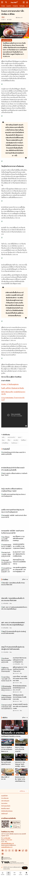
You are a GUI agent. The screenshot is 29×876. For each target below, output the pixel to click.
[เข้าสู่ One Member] (27, 2)
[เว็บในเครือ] (2, 2)
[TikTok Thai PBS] (23, 850)
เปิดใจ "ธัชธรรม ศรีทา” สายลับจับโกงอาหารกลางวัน (13, 393)
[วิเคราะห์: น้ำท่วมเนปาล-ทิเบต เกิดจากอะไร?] (21, 742)
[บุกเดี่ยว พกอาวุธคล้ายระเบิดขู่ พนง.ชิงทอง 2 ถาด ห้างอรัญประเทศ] (14, 500)
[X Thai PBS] (6, 850)
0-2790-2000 (6, 838)
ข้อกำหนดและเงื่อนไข (5, 806)
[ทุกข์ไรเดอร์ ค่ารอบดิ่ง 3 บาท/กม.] (14, 727)
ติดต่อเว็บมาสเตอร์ (5, 808)
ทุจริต (3, 437)
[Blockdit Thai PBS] (26, 850)
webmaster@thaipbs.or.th (7, 843)
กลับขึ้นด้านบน (22, 791)
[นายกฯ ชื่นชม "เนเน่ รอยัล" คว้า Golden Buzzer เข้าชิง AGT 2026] (6, 679)
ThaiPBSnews (14, 443)
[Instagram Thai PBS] (9, 850)
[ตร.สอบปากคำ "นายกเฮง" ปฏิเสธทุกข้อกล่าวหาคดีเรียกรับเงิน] (6, 554)
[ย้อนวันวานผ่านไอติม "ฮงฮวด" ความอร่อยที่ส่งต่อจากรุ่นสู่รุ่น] (21, 772)
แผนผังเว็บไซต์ (4, 795)
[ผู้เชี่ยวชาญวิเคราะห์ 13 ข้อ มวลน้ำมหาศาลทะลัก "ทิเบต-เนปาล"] (6, 670)
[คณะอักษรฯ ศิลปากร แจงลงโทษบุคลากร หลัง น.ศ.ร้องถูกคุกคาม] (6, 660)
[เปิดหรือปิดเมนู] (23, 2)
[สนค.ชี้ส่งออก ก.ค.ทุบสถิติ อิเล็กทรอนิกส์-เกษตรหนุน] (6, 539)
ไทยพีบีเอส (23, 440)
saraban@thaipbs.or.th (6, 847)
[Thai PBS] (14, 2)
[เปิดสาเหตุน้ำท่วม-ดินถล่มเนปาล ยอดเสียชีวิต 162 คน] (6, 562)
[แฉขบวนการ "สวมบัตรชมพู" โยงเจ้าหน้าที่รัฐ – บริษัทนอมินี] (21, 757)
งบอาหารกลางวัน (11, 437)
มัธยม (3, 440)
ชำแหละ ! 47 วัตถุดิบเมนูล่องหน (10, 384)
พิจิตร (9, 440)
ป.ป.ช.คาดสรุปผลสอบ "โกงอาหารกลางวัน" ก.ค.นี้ (13, 398)
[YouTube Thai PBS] (19, 850)
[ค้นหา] (5, 2)
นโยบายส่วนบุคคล (5, 801)
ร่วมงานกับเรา (4, 803)
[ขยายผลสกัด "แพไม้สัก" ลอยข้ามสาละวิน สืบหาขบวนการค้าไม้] (14, 521)
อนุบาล (19, 437)
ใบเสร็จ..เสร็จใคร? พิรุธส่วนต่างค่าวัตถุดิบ (12, 388)
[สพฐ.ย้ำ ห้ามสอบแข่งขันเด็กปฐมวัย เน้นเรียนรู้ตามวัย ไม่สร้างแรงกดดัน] (14, 638)
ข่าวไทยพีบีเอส (5, 443)
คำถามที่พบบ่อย (4, 798)
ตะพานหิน (16, 440)
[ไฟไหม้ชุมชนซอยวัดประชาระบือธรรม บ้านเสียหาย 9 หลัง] (6, 697)
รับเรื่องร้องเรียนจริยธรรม (6, 811)
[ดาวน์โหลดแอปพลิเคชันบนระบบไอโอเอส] (15, 822)
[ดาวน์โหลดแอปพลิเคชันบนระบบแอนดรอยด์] (15, 826)
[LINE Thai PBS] (16, 850)
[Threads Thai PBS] (12, 850)
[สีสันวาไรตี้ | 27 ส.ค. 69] (7, 772)
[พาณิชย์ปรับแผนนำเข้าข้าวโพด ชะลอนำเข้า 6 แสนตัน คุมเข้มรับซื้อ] (14, 458)
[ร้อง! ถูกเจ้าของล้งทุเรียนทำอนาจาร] (7, 757)
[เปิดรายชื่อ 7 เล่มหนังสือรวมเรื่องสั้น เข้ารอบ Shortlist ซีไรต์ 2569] (14, 589)
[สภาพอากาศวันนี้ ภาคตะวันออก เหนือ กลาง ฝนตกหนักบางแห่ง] (6, 707)
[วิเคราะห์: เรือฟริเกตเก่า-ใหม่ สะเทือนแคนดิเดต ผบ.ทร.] (7, 742)
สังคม (3, 17)
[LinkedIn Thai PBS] (2, 854)
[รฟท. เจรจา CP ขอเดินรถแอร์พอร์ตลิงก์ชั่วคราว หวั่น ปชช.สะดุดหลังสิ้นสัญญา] (14, 613)
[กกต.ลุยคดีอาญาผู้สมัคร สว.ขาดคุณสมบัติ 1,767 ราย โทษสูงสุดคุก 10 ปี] (6, 570)
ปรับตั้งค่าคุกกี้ (4, 813)
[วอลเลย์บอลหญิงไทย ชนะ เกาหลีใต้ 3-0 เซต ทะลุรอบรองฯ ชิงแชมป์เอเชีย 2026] (6, 547)
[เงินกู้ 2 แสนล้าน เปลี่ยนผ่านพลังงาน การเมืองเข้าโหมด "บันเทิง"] (14, 479)
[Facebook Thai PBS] (2, 850)
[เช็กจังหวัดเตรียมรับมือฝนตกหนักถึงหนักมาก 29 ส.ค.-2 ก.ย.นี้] (6, 688)
